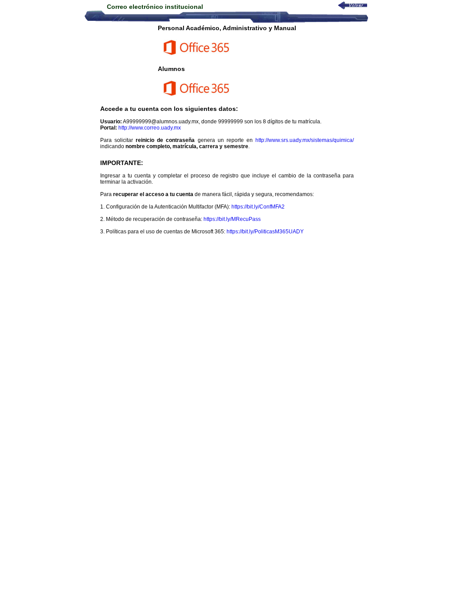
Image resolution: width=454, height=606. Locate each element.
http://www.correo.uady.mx (149, 128)
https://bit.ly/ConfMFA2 (258, 207)
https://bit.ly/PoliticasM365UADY (265, 231)
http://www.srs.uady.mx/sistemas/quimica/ (304, 140)
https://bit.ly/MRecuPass (232, 219)
